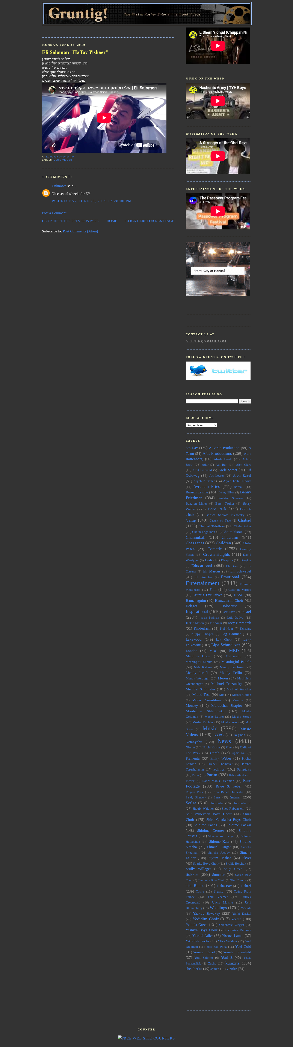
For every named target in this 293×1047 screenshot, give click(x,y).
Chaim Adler (242, 526)
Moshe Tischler (202, 722)
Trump (219, 891)
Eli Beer (232, 566)
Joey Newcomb (239, 623)
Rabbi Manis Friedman (218, 781)
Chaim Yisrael (233, 532)
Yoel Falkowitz (216, 946)
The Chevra (238, 880)
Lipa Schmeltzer (225, 644)
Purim (212, 774)
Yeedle (236, 919)
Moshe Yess (229, 722)
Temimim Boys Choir (211, 880)
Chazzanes (195, 542)
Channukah (195, 537)
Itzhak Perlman (209, 617)
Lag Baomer (231, 634)
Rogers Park (194, 792)
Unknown (59, 186)
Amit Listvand (202, 470)
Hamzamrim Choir (229, 600)
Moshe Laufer (214, 716)
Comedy (214, 548)
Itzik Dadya (235, 617)
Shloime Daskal (239, 825)
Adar (205, 464)
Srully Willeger (198, 869)
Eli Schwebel (240, 571)
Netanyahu (194, 742)
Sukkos (192, 874)
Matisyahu (233, 656)
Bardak (238, 486)
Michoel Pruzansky (226, 684)
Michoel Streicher (239, 689)
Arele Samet (227, 470)
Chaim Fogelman (203, 532)
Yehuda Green (197, 925)
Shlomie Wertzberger (221, 836)
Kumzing (245, 628)
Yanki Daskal (241, 913)
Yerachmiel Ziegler (231, 924)
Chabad (244, 520)
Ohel (229, 747)
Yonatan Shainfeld (237, 952)
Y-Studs (246, 908)
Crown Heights (216, 554)
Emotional (230, 576)
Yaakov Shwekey (206, 913)
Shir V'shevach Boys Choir (209, 814)
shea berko (194, 969)
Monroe (238, 700)
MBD (234, 650)
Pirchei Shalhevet (220, 764)
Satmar (235, 797)
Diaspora (227, 560)
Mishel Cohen (241, 694)
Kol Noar (226, 628)
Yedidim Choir (206, 918)
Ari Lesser (216, 475)
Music (209, 728)
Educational (201, 565)
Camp (191, 520)
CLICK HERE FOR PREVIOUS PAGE (70, 221)
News (224, 741)
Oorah (214, 753)
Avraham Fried (206, 486)
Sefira (191, 802)
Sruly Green (233, 869)
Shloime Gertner (210, 831)
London (192, 651)
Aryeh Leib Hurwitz (237, 481)
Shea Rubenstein (233, 808)
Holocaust (229, 606)
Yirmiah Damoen (239, 930)
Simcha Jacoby (219, 852)
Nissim (190, 747)
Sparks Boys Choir (205, 863)
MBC (213, 651)
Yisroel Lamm (232, 936)
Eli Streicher (203, 577)
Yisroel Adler (202, 936)
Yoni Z (227, 957)
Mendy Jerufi (197, 673)
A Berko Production (224, 448)
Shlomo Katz (219, 841)
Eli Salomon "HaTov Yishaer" (75, 52)
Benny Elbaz (226, 492)
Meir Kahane (203, 667)
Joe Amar (216, 623)
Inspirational (197, 611)
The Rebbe (195, 885)
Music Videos (63, 160)
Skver (246, 858)
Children (223, 542)
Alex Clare (243, 464)
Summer (218, 875)
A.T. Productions (217, 453)
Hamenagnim (196, 600)
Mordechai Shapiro (226, 706)
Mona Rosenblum (206, 700)
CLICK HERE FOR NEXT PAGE (149, 221)
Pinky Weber (220, 758)
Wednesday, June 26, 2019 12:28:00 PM (92, 201)
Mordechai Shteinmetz (205, 711)
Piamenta (193, 758)
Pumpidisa (244, 769)
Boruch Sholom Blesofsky (225, 515)
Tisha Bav (224, 886)
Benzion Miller (196, 503)
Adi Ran (221, 464)
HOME (112, 221)
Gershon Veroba (239, 589)
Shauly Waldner (203, 808)
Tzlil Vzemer (218, 897)
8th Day (192, 448)
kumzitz (232, 963)
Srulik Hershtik (236, 863)
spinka (214, 969)
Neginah (239, 735)
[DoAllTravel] (218, 295)
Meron (223, 678)
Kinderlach (202, 628)
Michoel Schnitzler (200, 689)
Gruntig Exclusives (207, 595)
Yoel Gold (243, 947)
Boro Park (217, 509)
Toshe (200, 891)
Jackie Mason (195, 623)
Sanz (217, 797)
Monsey (192, 706)
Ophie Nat (238, 753)
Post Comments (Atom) (80, 231)
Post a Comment (54, 213)
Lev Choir (224, 639)
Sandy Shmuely (196, 797)
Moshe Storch (241, 716)
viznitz (232, 969)
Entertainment (202, 583)
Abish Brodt (223, 459)
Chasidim (230, 537)
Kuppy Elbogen (202, 634)
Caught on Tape (220, 520)
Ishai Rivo (228, 612)
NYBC (219, 735)
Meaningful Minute (199, 662)
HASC (238, 595)
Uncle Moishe (222, 902)
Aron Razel (242, 475)
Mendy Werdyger (198, 678)
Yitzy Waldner (227, 941)
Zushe (212, 963)
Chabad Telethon (212, 526)
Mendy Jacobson (232, 667)
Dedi (208, 560)
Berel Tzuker (224, 503)
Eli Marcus (212, 571)
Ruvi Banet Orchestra (228, 792)
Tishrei (246, 886)
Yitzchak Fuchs (197, 941)
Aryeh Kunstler (204, 481)
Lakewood (194, 639)
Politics (219, 769)
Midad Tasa (201, 695)
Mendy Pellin (231, 673)
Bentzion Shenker (230, 498)
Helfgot (191, 606)
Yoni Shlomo (203, 957)
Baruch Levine (197, 492)
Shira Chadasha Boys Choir (228, 820)
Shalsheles (217, 803)
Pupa (195, 775)
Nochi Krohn (211, 747)
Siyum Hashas (219, 858)
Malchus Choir (198, 656)
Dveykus (246, 560)
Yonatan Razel (204, 952)
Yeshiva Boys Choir (201, 930)
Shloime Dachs (205, 825)
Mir (221, 694)
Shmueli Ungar (219, 847)
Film (213, 590)
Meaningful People (236, 662)
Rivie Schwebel (229, 786)
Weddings (218, 907)
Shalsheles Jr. (242, 803)
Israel (246, 611)
